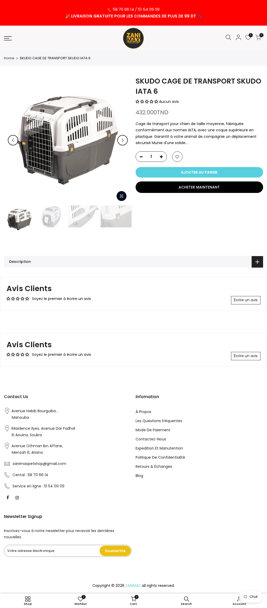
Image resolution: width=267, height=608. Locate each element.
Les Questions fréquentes (159, 420)
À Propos (143, 411)
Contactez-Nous (151, 439)
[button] (147, 101)
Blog (139, 475)
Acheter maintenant (199, 187)
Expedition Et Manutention (159, 448)
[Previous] (13, 140)
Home (9, 58)
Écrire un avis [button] (246, 300)
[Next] (122, 140)
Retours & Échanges (154, 466)
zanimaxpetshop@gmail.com (39, 463)
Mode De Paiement (153, 430)
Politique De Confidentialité (160, 457)
